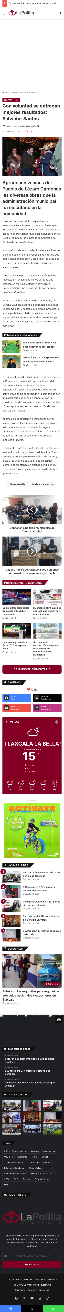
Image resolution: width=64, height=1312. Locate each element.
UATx (6, 1184)
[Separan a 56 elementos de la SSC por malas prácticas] (11, 877)
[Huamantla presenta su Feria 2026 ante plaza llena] (16, 631)
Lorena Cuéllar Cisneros (39, 1162)
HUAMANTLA (33, 92)
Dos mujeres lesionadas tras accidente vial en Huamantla (15, 610)
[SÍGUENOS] (59, 1019)
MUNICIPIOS (18, 92)
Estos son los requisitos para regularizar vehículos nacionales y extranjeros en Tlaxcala (30, 995)
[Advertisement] (32, 55)
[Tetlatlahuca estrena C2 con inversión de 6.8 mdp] (32, 1129)
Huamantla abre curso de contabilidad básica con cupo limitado (47, 610)
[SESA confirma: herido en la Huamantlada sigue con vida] (52, 1129)
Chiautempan (49, 1151)
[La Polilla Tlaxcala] (21, 13)
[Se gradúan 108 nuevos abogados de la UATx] (11, 935)
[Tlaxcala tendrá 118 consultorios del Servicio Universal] (11, 921)
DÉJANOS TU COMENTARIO (32, 669)
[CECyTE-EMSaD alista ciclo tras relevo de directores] (11, 1129)
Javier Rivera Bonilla (13, 1162)
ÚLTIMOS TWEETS (15, 1194)
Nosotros (44, 1290)
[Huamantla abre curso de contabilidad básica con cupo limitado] (47, 597)
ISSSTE (45, 1157)
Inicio (7, 92)
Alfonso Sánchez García (15, 1151)
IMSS (34, 1157)
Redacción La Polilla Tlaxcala (20, 126)
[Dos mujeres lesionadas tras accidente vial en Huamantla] (16, 597)
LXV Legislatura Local (14, 1168)
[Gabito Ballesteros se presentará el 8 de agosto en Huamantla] (11, 361)
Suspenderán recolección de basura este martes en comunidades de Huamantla (45, 648)
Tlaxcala (27, 1179)
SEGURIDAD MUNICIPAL (42, 1173)
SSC (16, 1179)
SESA (6, 1179)
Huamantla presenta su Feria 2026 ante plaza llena (15, 645)
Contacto (32, 1290)
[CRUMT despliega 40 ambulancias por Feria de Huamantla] (11, 1117)
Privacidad (20, 1290)
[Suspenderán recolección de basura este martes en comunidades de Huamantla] (47, 631)
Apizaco (35, 1151)
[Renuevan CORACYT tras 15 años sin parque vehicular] (11, 906)
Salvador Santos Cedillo (15, 1173)
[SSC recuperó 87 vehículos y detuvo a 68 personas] (11, 891)
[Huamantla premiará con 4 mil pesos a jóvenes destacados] (11, 346)
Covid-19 (8, 1157)
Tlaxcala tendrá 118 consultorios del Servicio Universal (36, 3)
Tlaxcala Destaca (43, 1179)
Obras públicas (36, 1168)
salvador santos (43, 484)
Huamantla (18, 484)
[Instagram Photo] (12, 1027)
